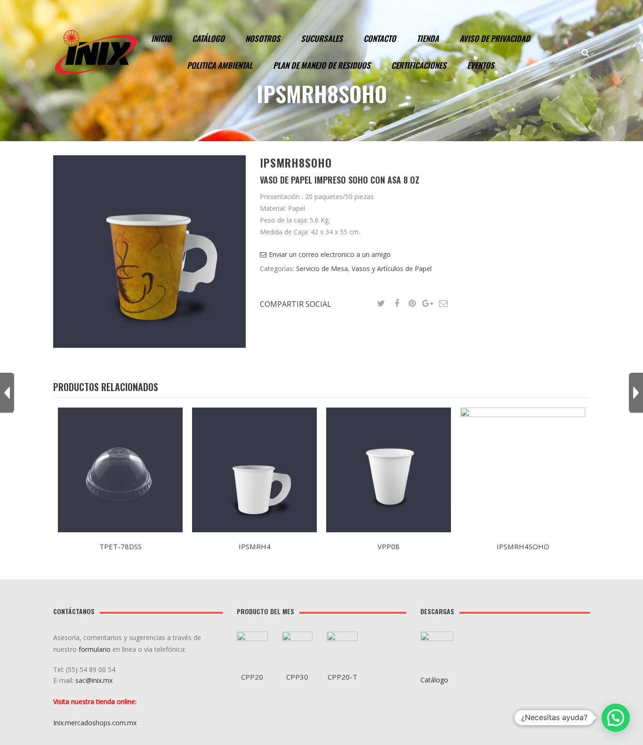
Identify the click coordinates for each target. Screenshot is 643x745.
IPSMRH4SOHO (523, 546)
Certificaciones (418, 65)
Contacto (379, 38)
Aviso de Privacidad (494, 38)
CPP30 (297, 676)
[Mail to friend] (443, 303)
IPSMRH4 (255, 546)
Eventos (480, 65)
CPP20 (252, 676)
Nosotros (262, 38)
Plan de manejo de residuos (321, 65)
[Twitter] (381, 303)
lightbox (70, 330)
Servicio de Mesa (322, 268)
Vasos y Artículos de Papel (392, 268)
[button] (616, 718)
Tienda (428, 38)
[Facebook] (396, 303)
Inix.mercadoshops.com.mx (95, 722)
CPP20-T (342, 676)
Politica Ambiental (219, 65)
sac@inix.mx (94, 680)
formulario (95, 649)
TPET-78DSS (120, 546)
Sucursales (322, 38)
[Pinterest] (412, 303)
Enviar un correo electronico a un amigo (330, 254)
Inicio (161, 38)
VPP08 (389, 546)
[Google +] (427, 303)
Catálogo (208, 38)
